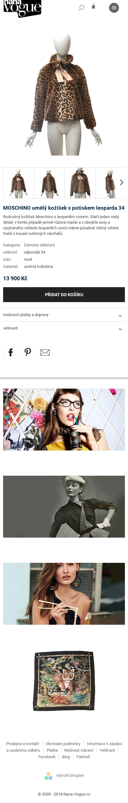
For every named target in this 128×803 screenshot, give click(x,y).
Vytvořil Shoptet (70, 775)
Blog (66, 756)
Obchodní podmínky (63, 743)
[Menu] (114, 8)
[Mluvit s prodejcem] (45, 353)
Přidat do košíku (64, 294)
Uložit (32, 350)
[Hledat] (81, 8)
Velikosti (107, 750)
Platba (52, 750)
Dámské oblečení (39, 245)
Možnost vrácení (78, 750)
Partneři (83, 756)
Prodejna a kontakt (22, 743)
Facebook (47, 756)
